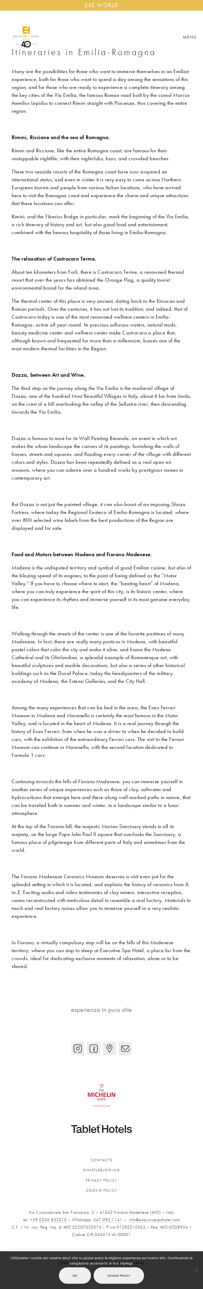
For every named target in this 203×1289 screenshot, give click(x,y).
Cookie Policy (101, 1190)
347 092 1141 (107, 1219)
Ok (75, 1275)
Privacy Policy (101, 1180)
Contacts (102, 1160)
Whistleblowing (101, 1170)
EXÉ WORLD (101, 5)
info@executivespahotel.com (154, 1219)
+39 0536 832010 (48, 1219)
